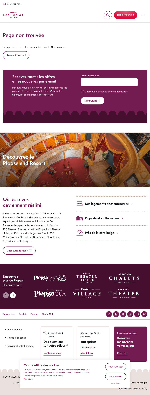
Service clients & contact (20, 345)
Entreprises (9, 314)
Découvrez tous (12, 285)
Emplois (23, 314)
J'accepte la (105, 91)
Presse (34, 314)
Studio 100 (47, 314)
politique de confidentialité (112, 91)
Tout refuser (115, 376)
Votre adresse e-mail (90, 75)
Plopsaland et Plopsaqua (102, 218)
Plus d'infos (28, 379)
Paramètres (115, 383)
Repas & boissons (17, 337)
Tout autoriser (116, 367)
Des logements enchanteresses (107, 204)
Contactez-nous (14, 3)
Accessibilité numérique (136, 382)
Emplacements (15, 329)
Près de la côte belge (99, 233)
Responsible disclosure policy (133, 388)
